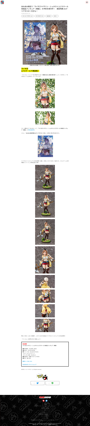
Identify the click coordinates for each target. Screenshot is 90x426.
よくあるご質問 (45, 418)
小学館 (45, 404)
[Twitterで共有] (38, 383)
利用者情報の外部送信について (45, 414)
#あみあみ (49, 16)
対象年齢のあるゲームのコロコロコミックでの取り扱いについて (45, 420)
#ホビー (55, 16)
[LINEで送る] (52, 383)
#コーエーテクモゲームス (28, 16)
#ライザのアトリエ (39, 16)
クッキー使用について (45, 410)
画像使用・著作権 (45, 408)
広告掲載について (45, 412)
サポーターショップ (45, 416)
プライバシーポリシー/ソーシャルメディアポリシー (45, 406)
